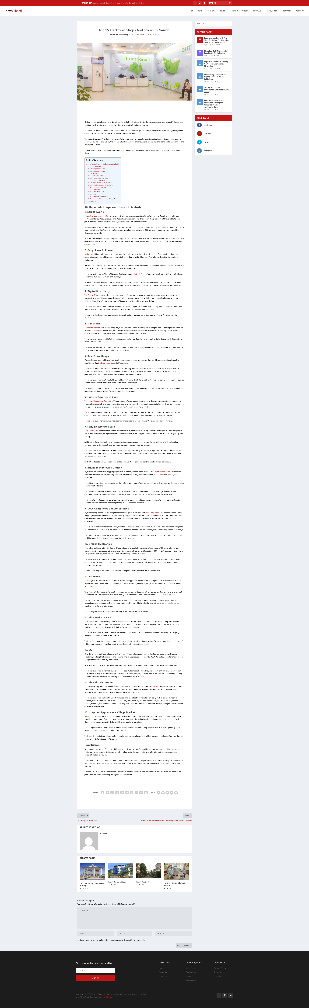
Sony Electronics (91, 431)
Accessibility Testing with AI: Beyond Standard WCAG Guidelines (215, 77)
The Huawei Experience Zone (96, 401)
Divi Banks (107, 997)
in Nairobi (136, 274)
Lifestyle (257, 11)
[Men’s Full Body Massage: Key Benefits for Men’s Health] (200, 53)
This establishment (92, 328)
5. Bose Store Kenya (97, 176)
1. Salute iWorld (96, 166)
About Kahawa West (117, 882)
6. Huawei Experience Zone (99, 178)
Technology (191, 972)
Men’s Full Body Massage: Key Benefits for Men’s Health (216, 52)
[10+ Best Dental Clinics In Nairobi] (176, 871)
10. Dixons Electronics (99, 187)
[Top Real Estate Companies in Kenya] (92, 871)
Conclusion (92, 201)
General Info (272, 11)
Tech (200, 11)
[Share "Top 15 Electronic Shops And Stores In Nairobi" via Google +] (112, 792)
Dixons (87, 548)
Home (192, 11)
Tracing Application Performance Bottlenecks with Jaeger (216, 90)
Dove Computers (152, 513)
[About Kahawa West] (120, 870)
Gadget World (90, 254)
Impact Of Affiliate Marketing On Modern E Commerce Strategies (216, 64)
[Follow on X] (224, 995)
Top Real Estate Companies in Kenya (92, 884)
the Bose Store (104, 363)
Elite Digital (89, 622)
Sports (189, 976)
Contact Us (287, 11)
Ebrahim (153, 687)
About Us (300, 11)
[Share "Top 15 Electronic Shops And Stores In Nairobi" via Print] (146, 792)
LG (85, 654)
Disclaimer (218, 976)
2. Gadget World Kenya (98, 169)
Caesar (121, 35)
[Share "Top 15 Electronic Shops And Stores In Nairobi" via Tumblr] (117, 792)
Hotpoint (88, 716)
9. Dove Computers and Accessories (102, 185)
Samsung (88, 581)
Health (223, 11)
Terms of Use (219, 972)
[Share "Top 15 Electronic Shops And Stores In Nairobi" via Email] (141, 792)
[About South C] (148, 870)
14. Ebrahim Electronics (99, 196)
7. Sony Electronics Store (98, 180)
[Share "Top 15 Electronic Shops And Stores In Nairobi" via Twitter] (107, 792)
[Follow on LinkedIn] (230, 995)
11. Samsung (96, 189)
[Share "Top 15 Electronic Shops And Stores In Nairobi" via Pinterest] (121, 792)
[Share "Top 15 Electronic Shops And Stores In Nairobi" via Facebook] (102, 792)
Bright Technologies (162, 472)
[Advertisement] (121, 110)
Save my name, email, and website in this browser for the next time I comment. (112, 940)
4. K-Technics (95, 173)
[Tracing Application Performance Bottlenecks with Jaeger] (200, 89)
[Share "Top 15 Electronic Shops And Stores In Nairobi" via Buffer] (131, 792)
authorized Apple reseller (98, 216)
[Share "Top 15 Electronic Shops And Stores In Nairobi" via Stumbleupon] (136, 792)
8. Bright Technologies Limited (100, 183)
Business (210, 11)
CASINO (217, 45)
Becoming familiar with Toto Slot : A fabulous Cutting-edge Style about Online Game (216, 40)
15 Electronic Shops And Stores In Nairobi (103, 164)
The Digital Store (91, 295)
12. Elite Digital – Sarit (99, 192)
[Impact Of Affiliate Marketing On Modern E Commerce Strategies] (200, 63)
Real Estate (140, 35)
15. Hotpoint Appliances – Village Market (105, 199)
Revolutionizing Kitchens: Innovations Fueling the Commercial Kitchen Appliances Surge (214, 104)
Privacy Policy (220, 968)
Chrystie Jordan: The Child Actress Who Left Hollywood (118, 3)
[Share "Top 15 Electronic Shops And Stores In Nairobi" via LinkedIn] (126, 792)
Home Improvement (240, 11)
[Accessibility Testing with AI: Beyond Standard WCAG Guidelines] (200, 76)
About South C (142, 882)
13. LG (94, 194)
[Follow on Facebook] (219, 995)
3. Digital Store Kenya (98, 171)
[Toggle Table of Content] (116, 161)
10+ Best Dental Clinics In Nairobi (175, 884)
